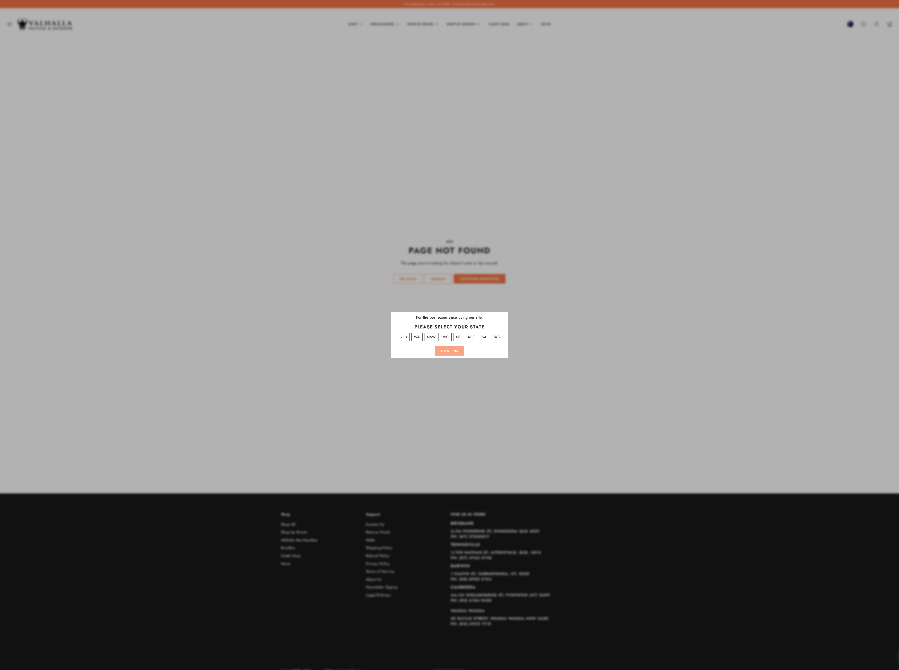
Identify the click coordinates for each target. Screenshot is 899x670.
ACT (471, 337)
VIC (446, 337)
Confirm (449, 351)
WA (417, 337)
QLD (403, 337)
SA (484, 337)
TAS (496, 337)
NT (458, 337)
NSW (431, 337)
